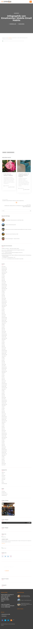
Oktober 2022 (4, 287)
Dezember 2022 (4, 284)
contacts (7, 570)
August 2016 (4, 389)
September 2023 (4, 272)
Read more (3, 543)
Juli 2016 (3, 390)
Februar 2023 (4, 281)
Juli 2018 (3, 357)
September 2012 (4, 453)
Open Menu (31, 2)
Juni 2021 (3, 309)
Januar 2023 (3, 283)
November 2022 (4, 285)
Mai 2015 (3, 409)
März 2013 (3, 445)
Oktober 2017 (4, 369)
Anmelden (3, 491)
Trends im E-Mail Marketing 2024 (10, 224)
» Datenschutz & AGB (5, 614)
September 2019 (4, 338)
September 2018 (4, 354)
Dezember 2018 (4, 350)
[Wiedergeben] (2, 522)
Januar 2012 (3, 464)
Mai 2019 (3, 343)
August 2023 (4, 273)
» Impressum (3, 616)
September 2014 (4, 420)
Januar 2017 (3, 382)
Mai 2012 (3, 459)
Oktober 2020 (4, 320)
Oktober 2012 (4, 452)
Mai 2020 (3, 327)
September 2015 (4, 404)
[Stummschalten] (27, 522)
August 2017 (3, 372)
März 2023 (3, 280)
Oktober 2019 (4, 336)
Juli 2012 (3, 456)
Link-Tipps (3, 479)
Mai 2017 (3, 376)
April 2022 (3, 295)
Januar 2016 (3, 398)
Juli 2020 (3, 324)
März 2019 (3, 346)
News (2, 480)
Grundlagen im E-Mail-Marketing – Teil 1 (9, 257)
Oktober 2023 (4, 270)
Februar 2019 (4, 347)
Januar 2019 (3, 349)
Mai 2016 (3, 393)
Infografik (9, 37)
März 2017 (3, 379)
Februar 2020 (4, 331)
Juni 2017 (3, 375)
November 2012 (4, 451)
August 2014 (4, 422)
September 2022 (4, 288)
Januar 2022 (3, 299)
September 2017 (4, 371)
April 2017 (3, 378)
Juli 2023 (3, 274)
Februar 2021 (4, 314)
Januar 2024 (4, 266)
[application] (16, 523)
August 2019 (4, 339)
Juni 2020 (3, 325)
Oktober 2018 (4, 353)
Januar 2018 (3, 365)
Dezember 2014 (4, 416)
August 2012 (3, 455)
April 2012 (3, 460)
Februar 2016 (4, 397)
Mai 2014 (3, 426)
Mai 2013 (3, 442)
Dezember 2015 (4, 400)
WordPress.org (4, 495)
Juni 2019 (3, 342)
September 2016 (4, 387)
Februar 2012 (4, 463)
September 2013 (4, 437)
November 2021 (4, 302)
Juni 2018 (3, 358)
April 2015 (3, 411)
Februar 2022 (4, 298)
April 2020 (3, 328)
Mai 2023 (3, 277)
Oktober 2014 (4, 419)
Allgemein (3, 472)
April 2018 (3, 361)
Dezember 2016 (4, 383)
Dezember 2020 (4, 317)
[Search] (30, 211)
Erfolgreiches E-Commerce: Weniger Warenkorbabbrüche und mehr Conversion (18, 229)
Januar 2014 (3, 431)
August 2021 (3, 306)
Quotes (3, 482)
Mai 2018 (3, 360)
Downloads (3, 475)
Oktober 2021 (4, 303)
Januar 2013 (3, 448)
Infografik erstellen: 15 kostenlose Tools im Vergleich (23, 175)
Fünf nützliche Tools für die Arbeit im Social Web (15, 258)
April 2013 (3, 444)
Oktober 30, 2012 (13, 23)
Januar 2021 (3, 316)
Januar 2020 (4, 332)
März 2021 (3, 313)
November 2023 (4, 269)
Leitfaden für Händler (5, 248)
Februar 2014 (4, 430)
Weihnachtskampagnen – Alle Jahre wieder (12, 238)
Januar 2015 (3, 415)
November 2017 (4, 368)
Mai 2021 (3, 310)
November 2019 (4, 335)
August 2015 (3, 405)
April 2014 (3, 427)
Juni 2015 (3, 408)
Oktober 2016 (4, 386)
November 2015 (4, 401)
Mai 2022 (3, 294)
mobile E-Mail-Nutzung (10, 152)
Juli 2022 (3, 291)
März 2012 (3, 462)
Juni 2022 (3, 292)
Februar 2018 (4, 364)
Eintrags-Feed (4, 492)
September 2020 (4, 321)
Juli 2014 (3, 423)
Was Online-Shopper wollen (14, 248)
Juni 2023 (3, 276)
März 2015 (3, 412)
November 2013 (4, 434)
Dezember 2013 (4, 433)
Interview (3, 476)
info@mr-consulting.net (9, 605)
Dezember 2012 (4, 449)
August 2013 (3, 438)
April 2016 (3, 394)
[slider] (29, 522)
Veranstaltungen (4, 483)
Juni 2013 (3, 441)
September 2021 (4, 305)
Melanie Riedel (21, 23)
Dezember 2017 (4, 367)
